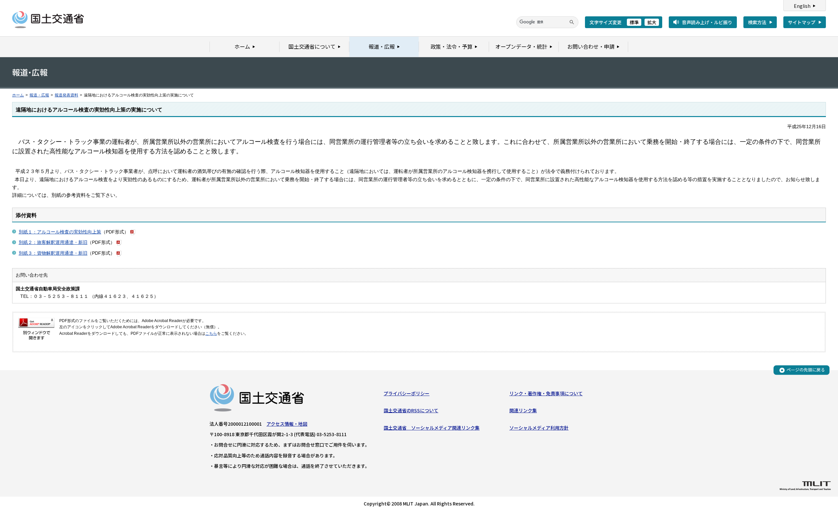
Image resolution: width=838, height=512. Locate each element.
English (802, 6)
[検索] (572, 22)
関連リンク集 (523, 410)
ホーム (18, 95)
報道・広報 (39, 95)
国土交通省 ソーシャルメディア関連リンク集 (432, 427)
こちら (211, 333)
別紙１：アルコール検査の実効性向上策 (60, 231)
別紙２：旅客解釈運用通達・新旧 (53, 242)
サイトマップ (801, 22)
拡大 (651, 22)
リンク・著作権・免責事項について (546, 393)
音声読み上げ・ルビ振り (707, 22)
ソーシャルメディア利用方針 (539, 427)
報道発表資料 (66, 95)
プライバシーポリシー (406, 393)
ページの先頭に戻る (806, 370)
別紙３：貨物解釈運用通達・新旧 (53, 253)
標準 (634, 22)
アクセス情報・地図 (286, 423)
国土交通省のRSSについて (411, 410)
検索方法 (757, 22)
